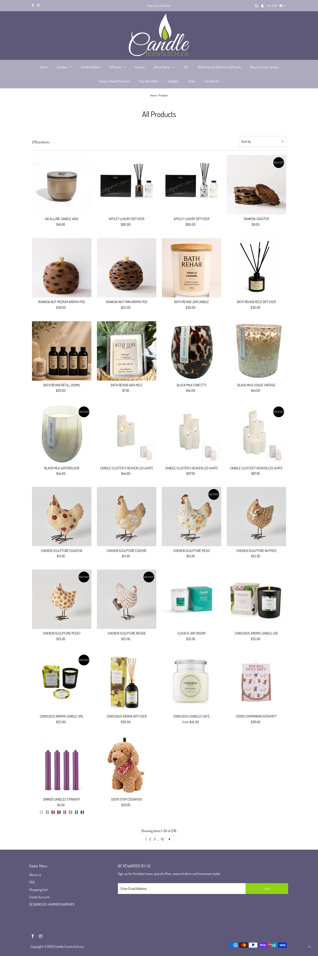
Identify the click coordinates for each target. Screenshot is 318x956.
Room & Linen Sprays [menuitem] (264, 67)
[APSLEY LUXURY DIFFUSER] (126, 184)
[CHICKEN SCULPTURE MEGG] (191, 516)
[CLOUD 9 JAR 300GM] (191, 599)
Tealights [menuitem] (173, 81)
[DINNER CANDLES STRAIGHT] (62, 765)
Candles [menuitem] (62, 67)
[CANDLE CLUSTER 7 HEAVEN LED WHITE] (256, 434)
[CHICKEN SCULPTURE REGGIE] (126, 599)
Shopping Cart (38, 889)
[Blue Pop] (76, 812)
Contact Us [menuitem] (212, 81)
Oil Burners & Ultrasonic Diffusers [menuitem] (219, 67)
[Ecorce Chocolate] (59, 812)
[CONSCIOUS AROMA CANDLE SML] (62, 682)
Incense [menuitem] (140, 67)
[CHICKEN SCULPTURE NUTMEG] (256, 516)
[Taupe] (70, 812)
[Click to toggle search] (256, 6)
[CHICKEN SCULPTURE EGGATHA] (62, 516)
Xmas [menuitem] (191, 81)
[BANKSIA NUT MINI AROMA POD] (126, 267)
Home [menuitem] (44, 67)
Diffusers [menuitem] (115, 67)
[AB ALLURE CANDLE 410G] (62, 184)
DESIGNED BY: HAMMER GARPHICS (51, 904)
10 (162, 839)
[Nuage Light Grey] (41, 812)
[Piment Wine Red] (53, 812)
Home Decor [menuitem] (162, 67)
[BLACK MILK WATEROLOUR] (62, 434)
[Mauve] (65, 812)
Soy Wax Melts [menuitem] (148, 81)
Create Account (39, 897)
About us (35, 875)
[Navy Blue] (82, 812)
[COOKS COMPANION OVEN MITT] (256, 682)
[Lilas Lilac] (47, 812)
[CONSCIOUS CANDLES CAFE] (191, 682)
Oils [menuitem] (186, 67)
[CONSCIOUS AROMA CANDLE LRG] (256, 599)
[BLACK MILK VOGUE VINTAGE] (256, 351)
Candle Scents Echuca (69, 946)
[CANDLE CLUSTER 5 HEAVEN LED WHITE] (191, 434)
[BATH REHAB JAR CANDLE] (191, 267)
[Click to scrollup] (309, 947)
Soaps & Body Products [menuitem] (114, 81)
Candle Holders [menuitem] (90, 67)
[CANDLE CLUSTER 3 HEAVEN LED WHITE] (126, 434)
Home (153, 95)
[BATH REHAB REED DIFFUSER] (256, 267)
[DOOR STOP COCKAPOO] (126, 765)
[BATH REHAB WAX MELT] (126, 351)
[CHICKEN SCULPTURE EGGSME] (126, 516)
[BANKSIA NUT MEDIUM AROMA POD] (62, 267)
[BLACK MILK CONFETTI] (191, 351)
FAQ (32, 882)
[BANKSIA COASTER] (256, 184)
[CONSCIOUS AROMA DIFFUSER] (126, 682)
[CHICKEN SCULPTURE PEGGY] (62, 599)
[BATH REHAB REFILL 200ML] (62, 351)
